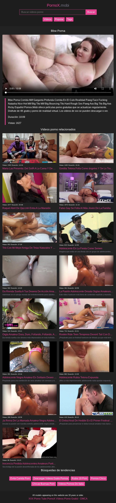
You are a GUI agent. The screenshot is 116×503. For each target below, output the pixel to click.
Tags (69, 19)
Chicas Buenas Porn (43, 484)
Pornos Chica (98, 478)
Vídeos (47, 19)
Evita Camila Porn (20, 478)
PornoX (58, 5)
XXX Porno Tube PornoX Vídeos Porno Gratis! (53, 498)
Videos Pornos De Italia (71, 484)
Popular (59, 19)
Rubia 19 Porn (79, 478)
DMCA (83, 498)
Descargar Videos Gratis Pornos (51, 478)
